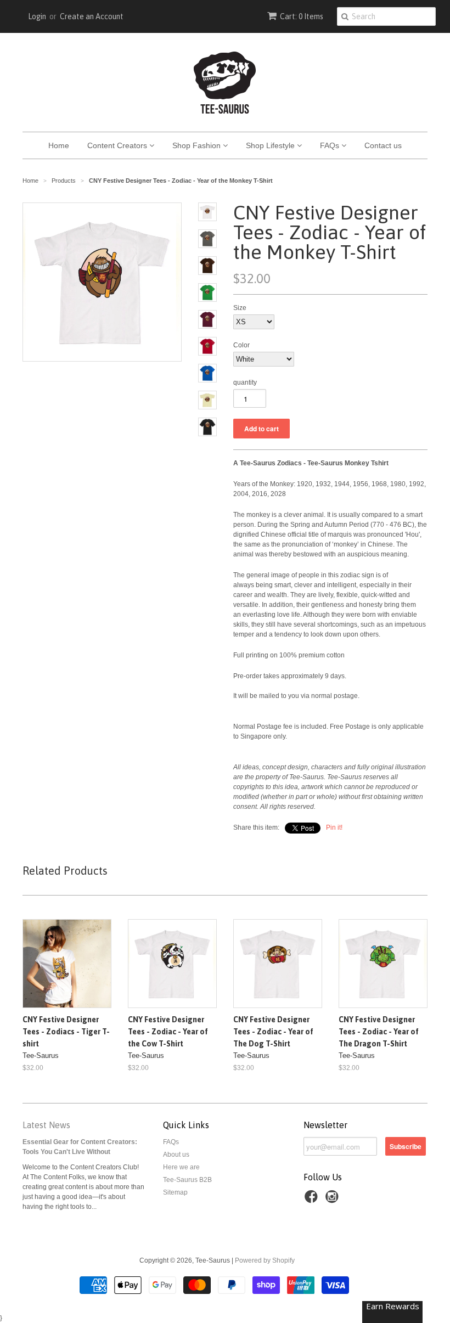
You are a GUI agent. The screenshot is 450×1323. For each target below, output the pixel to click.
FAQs (330, 145)
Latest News (46, 1125)
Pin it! (334, 827)
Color (241, 345)
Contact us (383, 145)
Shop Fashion (197, 145)
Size (239, 308)
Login (37, 16)
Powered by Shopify (265, 1260)
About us (176, 1154)
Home (58, 145)
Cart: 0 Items (301, 16)
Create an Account (91, 16)
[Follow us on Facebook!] (313, 1200)
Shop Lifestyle (271, 145)
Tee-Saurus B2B (187, 1180)
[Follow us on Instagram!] (333, 1200)
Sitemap (175, 1192)
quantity (245, 382)
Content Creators (118, 145)
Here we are (181, 1167)
